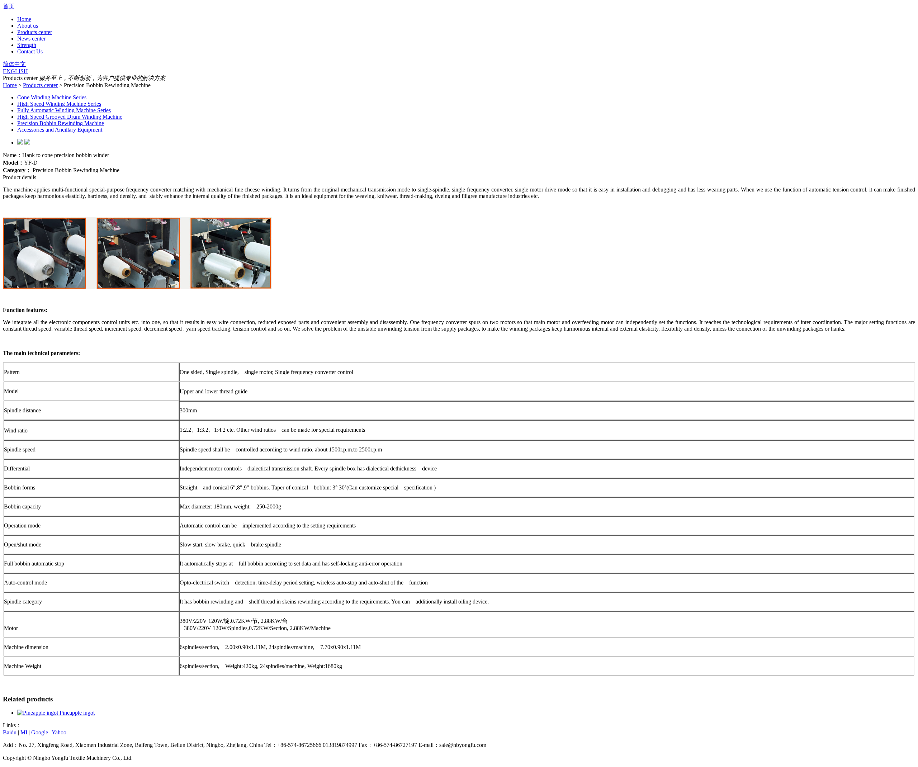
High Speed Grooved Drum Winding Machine (69, 117)
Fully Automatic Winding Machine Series (64, 110)
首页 (8, 6)
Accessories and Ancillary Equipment (59, 130)
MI (23, 732)
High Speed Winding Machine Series (59, 104)
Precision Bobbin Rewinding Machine (60, 123)
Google (39, 732)
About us (27, 26)
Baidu (9, 732)
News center (31, 38)
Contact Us (30, 51)
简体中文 (14, 64)
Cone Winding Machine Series (51, 97)
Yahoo (59, 732)
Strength (26, 45)
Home (24, 19)
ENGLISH (15, 71)
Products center (34, 32)
